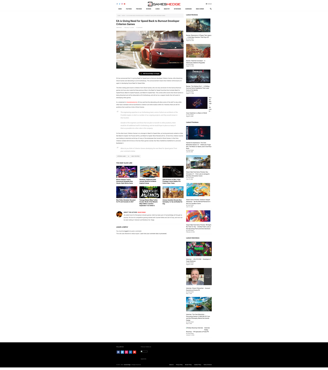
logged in (127, 231)
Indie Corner (200, 9)
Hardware (188, 9)
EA (128, 156)
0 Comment (139, 27)
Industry (167, 9)
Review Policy (188, 364)
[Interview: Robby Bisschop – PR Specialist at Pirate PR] (194, 328)
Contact (209, 4)
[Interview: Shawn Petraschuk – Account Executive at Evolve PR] (199, 277)
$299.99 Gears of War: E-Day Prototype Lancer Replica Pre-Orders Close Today (172, 181)
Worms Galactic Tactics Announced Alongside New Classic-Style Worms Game (124, 181)
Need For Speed (135, 156)
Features (129, 9)
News (120, 9)
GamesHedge (127, 364)
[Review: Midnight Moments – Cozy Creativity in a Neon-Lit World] (196, 103)
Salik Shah (119, 27)
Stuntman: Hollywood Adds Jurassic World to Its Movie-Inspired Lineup (148, 181)
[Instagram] (126, 352)
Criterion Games (121, 156)
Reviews (148, 9)
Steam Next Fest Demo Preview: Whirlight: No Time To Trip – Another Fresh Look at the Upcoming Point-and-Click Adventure (198, 227)
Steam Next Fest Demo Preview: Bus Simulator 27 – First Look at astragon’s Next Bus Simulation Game (198, 174)
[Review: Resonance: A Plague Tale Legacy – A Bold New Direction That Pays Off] (198, 26)
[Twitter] (122, 352)
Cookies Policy (197, 364)
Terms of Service (208, 364)
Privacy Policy (179, 364)
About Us (171, 364)
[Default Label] (130, 352)
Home (119, 15)
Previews (139, 9)
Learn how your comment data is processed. (153, 233)
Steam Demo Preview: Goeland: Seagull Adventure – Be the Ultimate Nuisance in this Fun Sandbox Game (198, 201)
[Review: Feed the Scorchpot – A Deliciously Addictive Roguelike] (198, 51)
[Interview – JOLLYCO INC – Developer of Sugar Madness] (199, 249)
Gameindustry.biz (132, 102)
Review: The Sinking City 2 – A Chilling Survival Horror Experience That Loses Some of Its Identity (197, 88)
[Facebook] (118, 352)
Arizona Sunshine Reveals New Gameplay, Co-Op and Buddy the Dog (172, 202)
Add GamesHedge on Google (151, 73)
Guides (157, 9)
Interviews (177, 9)
